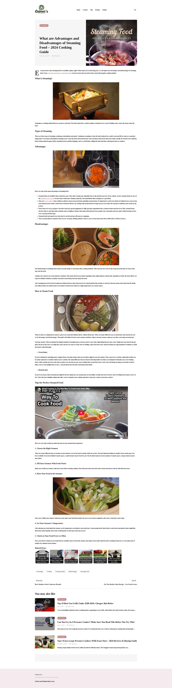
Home (78, 10)
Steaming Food (84, 571)
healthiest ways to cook (48, 198)
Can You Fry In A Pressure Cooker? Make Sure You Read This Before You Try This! (96, 622)
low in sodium (48, 201)
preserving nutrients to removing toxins (59, 73)
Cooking (49, 571)
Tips (91, 10)
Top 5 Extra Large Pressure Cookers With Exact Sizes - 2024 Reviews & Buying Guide (97, 641)
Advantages (39, 571)
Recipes (97, 10)
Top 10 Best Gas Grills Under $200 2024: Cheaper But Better (85, 603)
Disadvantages (73, 571)
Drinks (104, 10)
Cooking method (60, 571)
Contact (85, 10)
